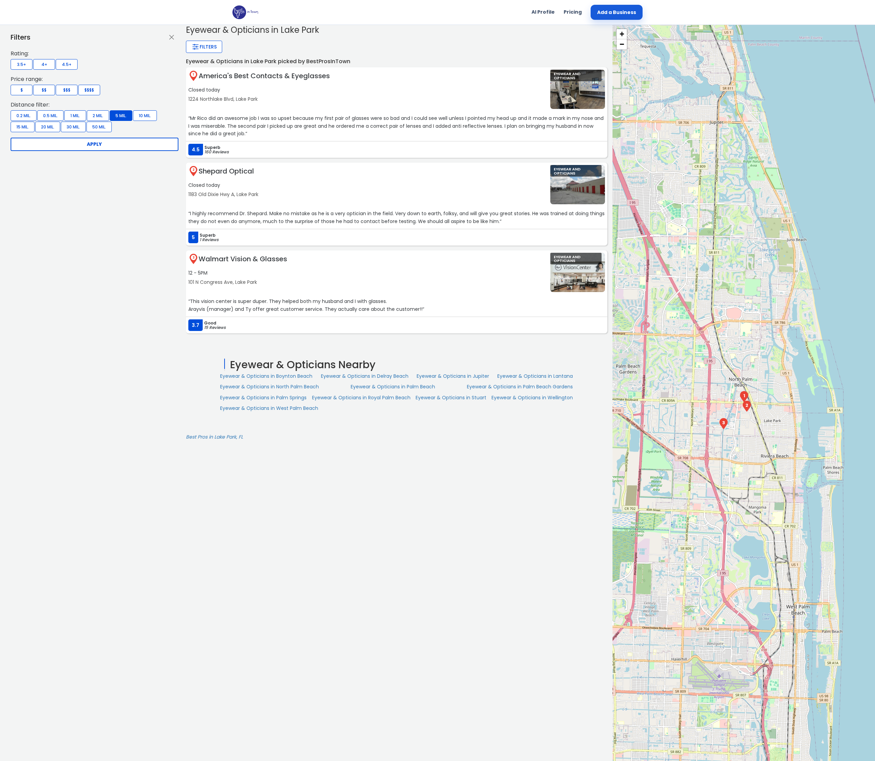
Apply (94, 144)
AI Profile (543, 12)
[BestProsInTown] (245, 12)
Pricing (573, 12)
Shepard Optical (226, 171)
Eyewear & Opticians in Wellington (532, 397)
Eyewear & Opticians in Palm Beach (393, 386)
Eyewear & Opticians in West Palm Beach (269, 408)
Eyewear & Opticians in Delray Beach (364, 376)
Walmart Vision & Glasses (243, 258)
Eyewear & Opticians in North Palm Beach (269, 386)
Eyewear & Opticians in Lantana (535, 376)
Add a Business (616, 12)
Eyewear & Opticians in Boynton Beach (266, 376)
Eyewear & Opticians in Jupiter (453, 376)
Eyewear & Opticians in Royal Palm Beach (361, 397)
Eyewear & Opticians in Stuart (451, 397)
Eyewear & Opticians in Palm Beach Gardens (520, 386)
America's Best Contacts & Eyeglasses (264, 75)
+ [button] (622, 34)
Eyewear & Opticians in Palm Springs (263, 397)
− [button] (622, 44)
